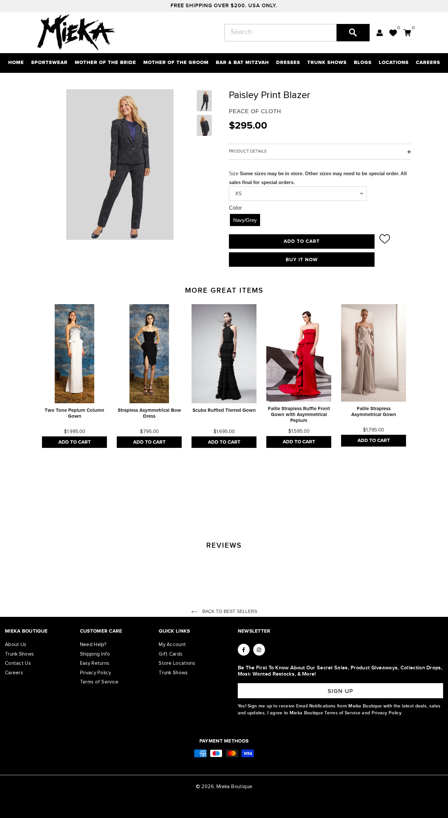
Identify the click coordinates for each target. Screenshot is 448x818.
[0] (393, 32)
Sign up (340, 691)
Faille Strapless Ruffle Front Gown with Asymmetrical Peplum (299, 414)
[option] (74, 376)
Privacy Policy (95, 672)
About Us (15, 644)
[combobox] (297, 32)
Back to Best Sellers (229, 611)
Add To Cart (74, 442)
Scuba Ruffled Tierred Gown (224, 410)
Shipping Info (95, 654)
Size (233, 173)
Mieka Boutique (234, 786)
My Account (172, 644)
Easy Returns (95, 663)
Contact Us (18, 663)
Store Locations (177, 663)
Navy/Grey (245, 220)
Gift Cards (170, 654)
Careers (14, 672)
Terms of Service (99, 682)
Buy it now (302, 259)
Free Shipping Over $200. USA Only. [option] (224, 6)
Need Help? (93, 644)
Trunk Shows (19, 654)
